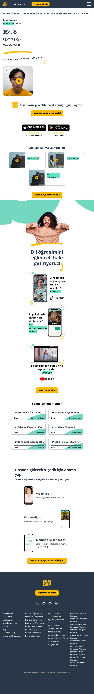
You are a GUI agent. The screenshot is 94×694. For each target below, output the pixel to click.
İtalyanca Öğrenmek (33, 626)
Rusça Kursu (53, 644)
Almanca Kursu (54, 613)
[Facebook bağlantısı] (38, 603)
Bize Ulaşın (7, 616)
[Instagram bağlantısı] (56, 603)
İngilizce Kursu (54, 625)
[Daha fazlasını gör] (89, 4)
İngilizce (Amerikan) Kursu (56, 621)
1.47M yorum (59, 135)
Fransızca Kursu (54, 616)
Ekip (4, 629)
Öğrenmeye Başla (40, 4)
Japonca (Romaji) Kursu (58, 638)
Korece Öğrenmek (33, 632)
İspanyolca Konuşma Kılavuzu (79, 636)
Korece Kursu (53, 641)
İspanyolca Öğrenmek (34, 623)
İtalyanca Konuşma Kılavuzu (78, 642)
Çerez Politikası (63, 673)
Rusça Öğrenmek (32, 636)
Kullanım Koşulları (31, 673)
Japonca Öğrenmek (12, 13)
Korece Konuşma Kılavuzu (77, 658)
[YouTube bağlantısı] (50, 603)
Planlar (6, 626)
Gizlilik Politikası (48, 673)
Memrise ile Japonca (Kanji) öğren (47, 560)
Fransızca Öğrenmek (34, 616)
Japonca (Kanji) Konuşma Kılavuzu (61, 13)
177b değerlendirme (34, 135)
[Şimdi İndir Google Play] (59, 127)
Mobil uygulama (10, 623)
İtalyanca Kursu (54, 632)
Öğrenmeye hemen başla (47, 194)
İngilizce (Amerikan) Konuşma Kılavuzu (78, 625)
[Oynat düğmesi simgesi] (19, 81)
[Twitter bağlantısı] (44, 603)
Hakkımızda (8, 613)
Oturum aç (19, 4)
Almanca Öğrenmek (33, 613)
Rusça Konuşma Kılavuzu (77, 664)
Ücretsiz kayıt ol (47, 390)
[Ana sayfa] (15, 105)
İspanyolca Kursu (55, 628)
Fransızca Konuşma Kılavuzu (78, 620)
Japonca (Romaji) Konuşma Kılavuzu (78, 653)
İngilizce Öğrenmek (33, 620)
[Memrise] (5, 4)
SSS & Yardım (8, 620)
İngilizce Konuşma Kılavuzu (78, 631)
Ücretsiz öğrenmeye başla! (47, 113)
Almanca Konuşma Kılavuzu (78, 614)
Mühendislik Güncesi (12, 636)
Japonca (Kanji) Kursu (33, 13)
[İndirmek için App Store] (34, 127)
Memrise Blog (9, 632)
